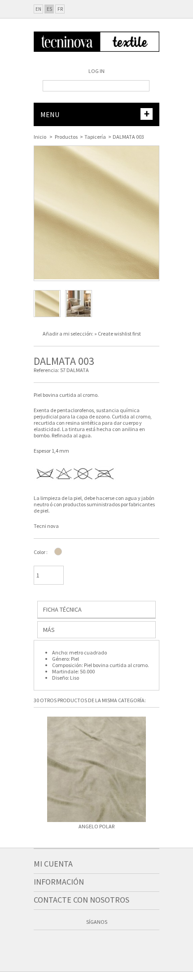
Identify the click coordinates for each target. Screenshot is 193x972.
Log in (96, 70)
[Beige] (58, 551)
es (49, 9)
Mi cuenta (53, 863)
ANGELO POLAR (96, 826)
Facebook (71, 944)
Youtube (105, 944)
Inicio (40, 136)
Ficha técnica (62, 609)
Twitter (88, 944)
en (38, 9)
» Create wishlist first (117, 333)
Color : (41, 552)
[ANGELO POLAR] (96, 770)
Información (59, 882)
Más (49, 630)
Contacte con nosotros (81, 900)
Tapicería (95, 136)
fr (60, 9)
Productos (66, 136)
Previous (38, 772)
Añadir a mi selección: (68, 333)
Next (154, 772)
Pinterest (122, 944)
